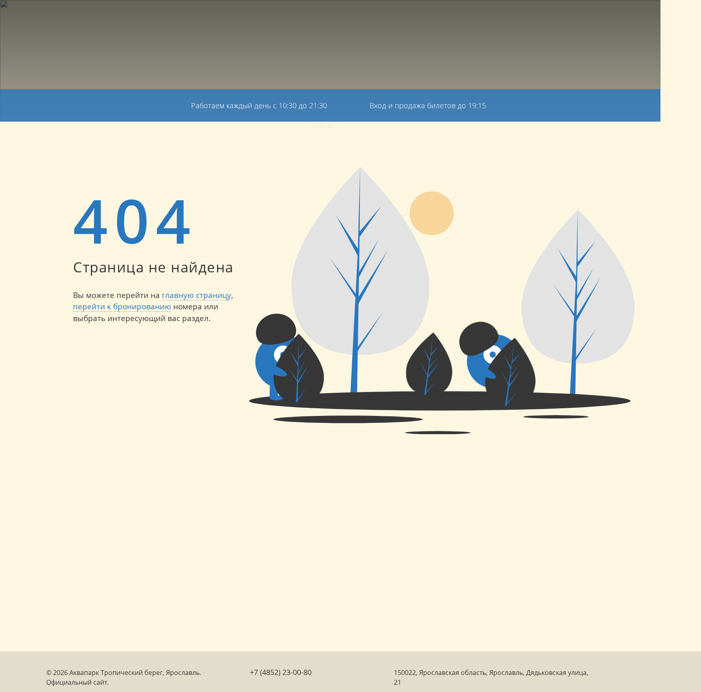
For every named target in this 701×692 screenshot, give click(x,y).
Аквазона (306, 20)
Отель (272, 20)
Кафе (459, 20)
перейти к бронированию (122, 306)
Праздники (424, 20)
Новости (491, 20)
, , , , (681, 582)
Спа (337, 20)
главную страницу (196, 295)
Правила (529, 20)
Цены (360, 20)
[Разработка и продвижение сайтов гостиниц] (607, 677)
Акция (387, 20)
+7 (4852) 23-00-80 (681, 137)
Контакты (569, 20)
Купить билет (648, 18)
